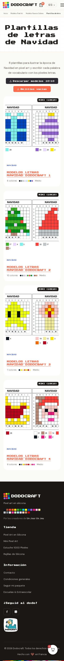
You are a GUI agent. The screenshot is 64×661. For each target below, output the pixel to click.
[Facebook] (7, 611)
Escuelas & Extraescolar (17, 592)
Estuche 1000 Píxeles (16, 547)
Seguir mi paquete (14, 585)
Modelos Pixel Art (16, 13)
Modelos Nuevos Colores (35, 13)
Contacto (9, 572)
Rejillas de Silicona (14, 554)
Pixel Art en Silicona (15, 534)
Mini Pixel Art (11, 541)
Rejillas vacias (34, 89)
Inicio (6, 13)
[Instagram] (15, 611)
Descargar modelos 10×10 (34, 81)
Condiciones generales (17, 579)
